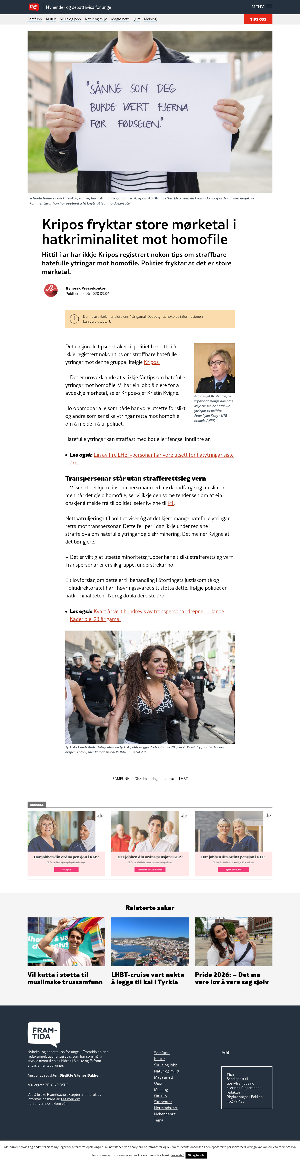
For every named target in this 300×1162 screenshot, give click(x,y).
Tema (158, 1120)
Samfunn (35, 18)
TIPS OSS (258, 19)
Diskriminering (146, 778)
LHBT (183, 778)
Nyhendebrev (166, 1114)
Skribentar (163, 1101)
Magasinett (120, 18)
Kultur (51, 18)
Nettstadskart (166, 1108)
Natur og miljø (96, 18)
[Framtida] (35, 7)
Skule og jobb (70, 18)
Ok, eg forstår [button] (196, 1155)
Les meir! (177, 1155)
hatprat (168, 778)
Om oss (160, 1095)
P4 (171, 503)
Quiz (136, 18)
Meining (150, 18)
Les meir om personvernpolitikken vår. (54, 1101)
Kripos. (152, 362)
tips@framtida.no (240, 1083)
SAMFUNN (121, 778)
